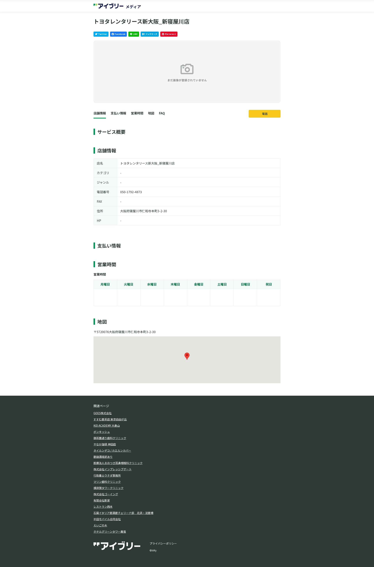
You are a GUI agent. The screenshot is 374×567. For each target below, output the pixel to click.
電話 (264, 114)
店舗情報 (100, 113)
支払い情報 (118, 113)
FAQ (162, 113)
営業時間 (137, 113)
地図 (151, 113)
